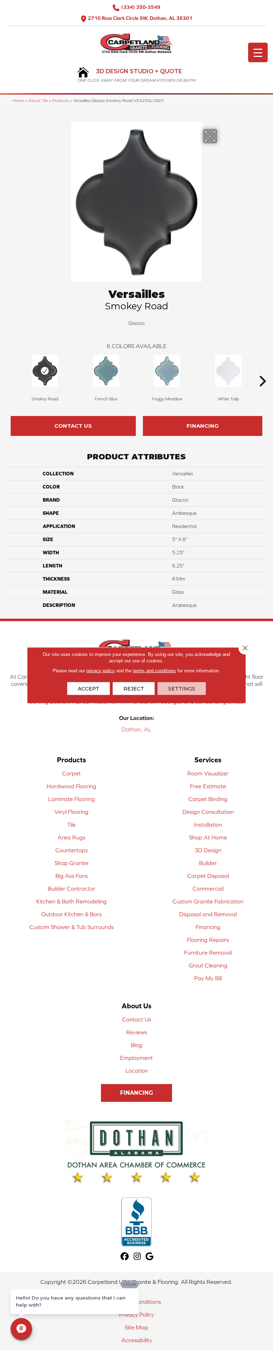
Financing (203, 425)
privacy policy (100, 670)
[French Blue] (105, 371)
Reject (133, 688)
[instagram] (137, 1256)
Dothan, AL (136, 729)
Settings (181, 688)
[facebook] (125, 1256)
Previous (10, 370)
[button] (136, 1093)
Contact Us (73, 425)
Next (262, 370)
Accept (88, 688)
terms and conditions (154, 670)
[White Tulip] (228, 371)
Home (18, 100)
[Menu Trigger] (258, 52)
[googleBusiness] (150, 1256)
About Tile (38, 100)
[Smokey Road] (44, 371)
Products (60, 100)
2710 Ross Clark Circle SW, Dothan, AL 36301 (140, 18)
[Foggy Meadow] (167, 371)
